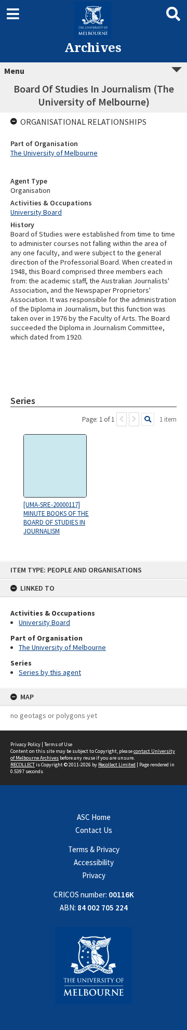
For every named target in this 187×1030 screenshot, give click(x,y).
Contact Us (93, 830)
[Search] (147, 419)
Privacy (93, 875)
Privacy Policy (25, 744)
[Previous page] (121, 419)
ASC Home (94, 817)
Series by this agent (50, 672)
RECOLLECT (22, 764)
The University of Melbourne (62, 647)
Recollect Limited (117, 764)
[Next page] (134, 419)
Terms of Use (58, 744)
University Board (44, 622)
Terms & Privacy (93, 849)
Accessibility (94, 862)
